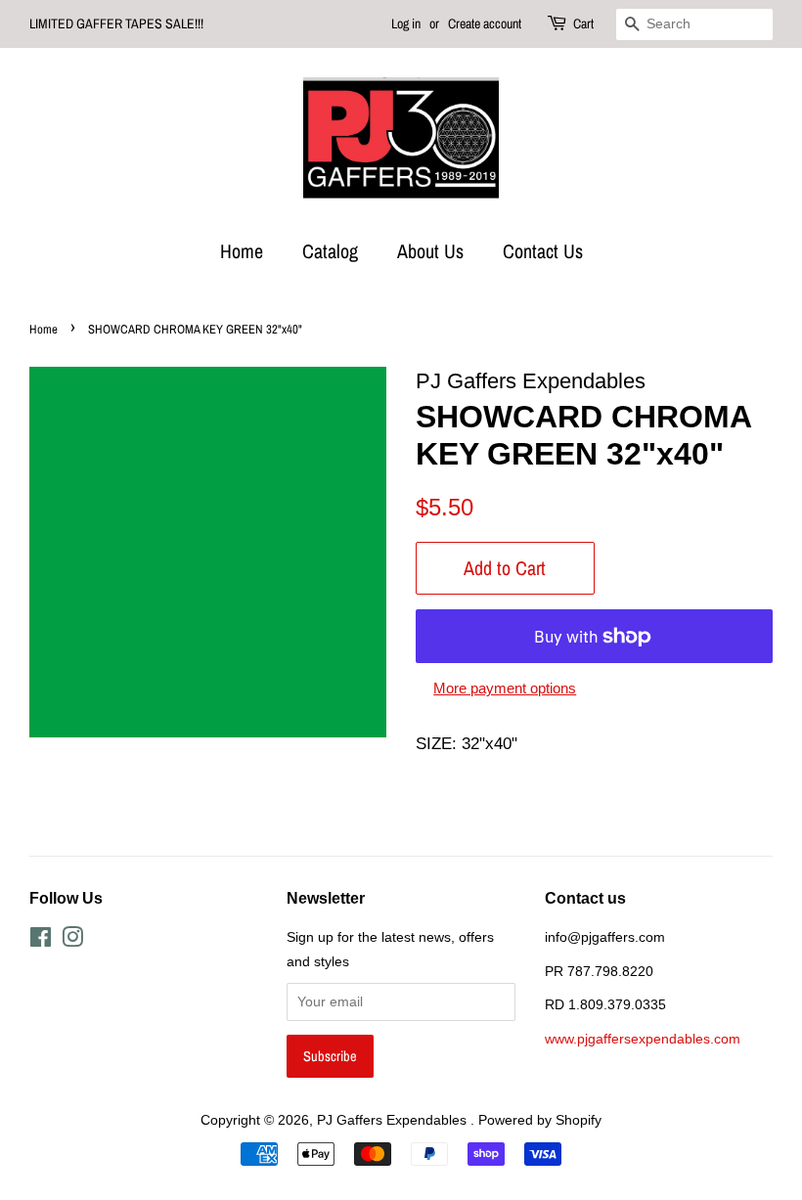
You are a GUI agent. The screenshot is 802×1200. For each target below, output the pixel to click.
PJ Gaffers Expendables (393, 1120)
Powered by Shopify (540, 1120)
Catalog (330, 251)
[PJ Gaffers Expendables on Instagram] (72, 941)
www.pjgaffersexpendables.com (642, 1038)
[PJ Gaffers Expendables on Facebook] (40, 941)
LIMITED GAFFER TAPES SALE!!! (116, 23)
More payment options (504, 688)
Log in (406, 23)
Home (241, 251)
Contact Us (543, 251)
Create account (484, 23)
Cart (583, 23)
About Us (430, 251)
